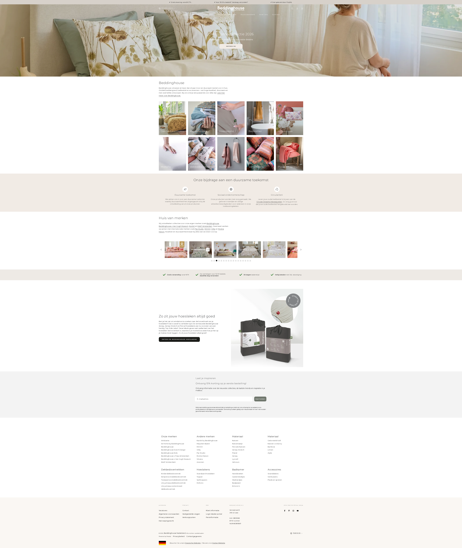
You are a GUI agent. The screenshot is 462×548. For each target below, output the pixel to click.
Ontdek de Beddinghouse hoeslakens (179, 339)
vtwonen (200, 462)
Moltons (200, 483)
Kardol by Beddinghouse (207, 440)
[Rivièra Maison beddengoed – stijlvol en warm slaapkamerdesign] (249, 249)
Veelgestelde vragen (191, 514)
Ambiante (165, 440)
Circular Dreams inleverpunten (269, 202)
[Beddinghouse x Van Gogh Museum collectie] (200, 249)
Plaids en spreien (275, 480)
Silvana (200, 459)
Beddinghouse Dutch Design (173, 450)
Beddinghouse (213, 223)
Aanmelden (260, 399)
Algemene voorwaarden (169, 514)
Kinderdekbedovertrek (171, 474)
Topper (200, 477)
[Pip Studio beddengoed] (176, 249)
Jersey (235, 456)
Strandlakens (273, 474)
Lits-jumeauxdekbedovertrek (173, 483)
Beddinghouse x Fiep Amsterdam (175, 456)
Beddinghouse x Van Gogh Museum (173, 226)
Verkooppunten (189, 517)
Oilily (213, 229)
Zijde (270, 453)
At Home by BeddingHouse (172, 444)
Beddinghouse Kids (169, 453)
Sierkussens (272, 477)
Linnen (270, 450)
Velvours (235, 462)
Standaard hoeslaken (206, 474)
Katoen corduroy (275, 444)
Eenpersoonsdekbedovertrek (173, 477)
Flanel (234, 453)
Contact (185, 510)
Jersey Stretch (238, 450)
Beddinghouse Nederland (175, 533)
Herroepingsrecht (166, 521)
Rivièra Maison (203, 456)
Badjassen (236, 483)
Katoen (235, 440)
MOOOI (207, 229)
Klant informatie (212, 510)
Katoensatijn (237, 444)
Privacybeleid (178, 536)
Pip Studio (199, 229)
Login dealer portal (214, 514)
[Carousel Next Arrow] (301, 250)
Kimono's (236, 486)
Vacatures (163, 510)
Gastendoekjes (238, 477)
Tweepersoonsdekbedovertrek (174, 480)
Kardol (192, 226)
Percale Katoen (238, 447)
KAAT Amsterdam (205, 226)
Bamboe (271, 447)
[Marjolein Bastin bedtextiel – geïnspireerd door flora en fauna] (274, 249)
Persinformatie (212, 517)
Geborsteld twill (274, 440)
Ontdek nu (231, 46)
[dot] (211, 260)
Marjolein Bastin (203, 444)
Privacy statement (166, 517)
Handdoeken (237, 474)
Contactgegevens (193, 536)
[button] (292, 8)
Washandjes (237, 480)
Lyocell (235, 459)
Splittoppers (202, 480)
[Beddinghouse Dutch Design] (225, 249)
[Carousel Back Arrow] (161, 250)
